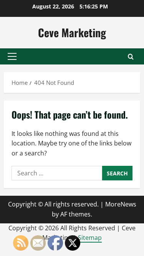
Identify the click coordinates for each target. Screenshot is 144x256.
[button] (12, 56)
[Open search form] (131, 56)
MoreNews (120, 204)
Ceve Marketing (72, 32)
